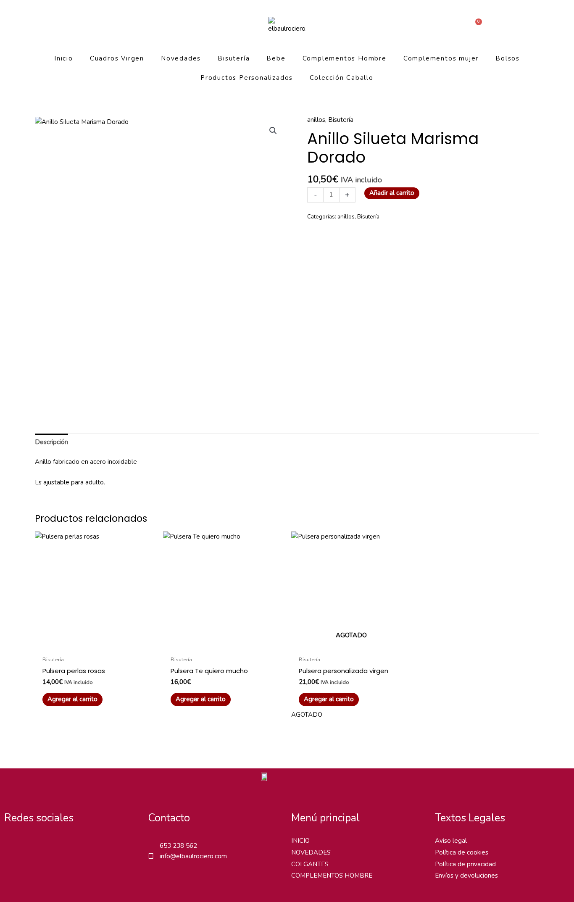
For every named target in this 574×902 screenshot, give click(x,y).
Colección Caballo (342, 78)
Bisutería (234, 58)
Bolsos (507, 58)
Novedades (181, 58)
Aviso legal (451, 840)
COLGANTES (310, 864)
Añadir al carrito (391, 193)
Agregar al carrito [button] (72, 699)
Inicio (63, 58)
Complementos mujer (441, 58)
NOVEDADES (311, 852)
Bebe (275, 58)
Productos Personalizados (246, 78)
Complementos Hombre (345, 58)
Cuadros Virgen (117, 58)
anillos (316, 120)
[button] (273, 130)
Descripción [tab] (51, 442)
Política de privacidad (465, 864)
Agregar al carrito (329, 699)
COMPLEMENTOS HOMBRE (331, 875)
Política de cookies (461, 852)
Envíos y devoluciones (466, 875)
